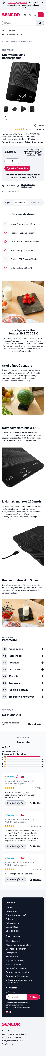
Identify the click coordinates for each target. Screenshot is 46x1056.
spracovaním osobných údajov (18, 1007)
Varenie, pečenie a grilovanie (13, 34)
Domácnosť (11, 911)
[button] (17, 168)
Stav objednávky (14, 941)
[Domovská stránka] (3, 30)
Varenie (12, 30)
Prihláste (23, 2)
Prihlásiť (33, 997)
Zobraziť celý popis (34, 142)
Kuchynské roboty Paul (11, 1037)
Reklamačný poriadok (16, 968)
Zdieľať (41, 125)
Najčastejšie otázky (15, 960)
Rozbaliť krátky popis (12, 142)
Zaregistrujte (13, 2)
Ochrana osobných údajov (18, 972)
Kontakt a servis (13, 964)
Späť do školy (12, 931)
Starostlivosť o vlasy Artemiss (14, 1034)
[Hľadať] (40, 23)
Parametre (20, 202)
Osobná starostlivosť (16, 915)
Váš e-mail (10, 992)
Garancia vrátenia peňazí (17, 976)
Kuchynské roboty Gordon (12, 1041)
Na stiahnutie (34, 724)
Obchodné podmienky (16, 949)
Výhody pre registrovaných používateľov (19, 981)
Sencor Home (7, 1030)
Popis (7, 202)
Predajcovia (11, 952)
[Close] (42, 2)
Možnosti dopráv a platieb (18, 945)
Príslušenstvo (12, 923)
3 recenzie (39, 129)
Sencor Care (12, 956)
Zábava (9, 919)
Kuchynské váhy (8, 38)
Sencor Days (12, 927)
